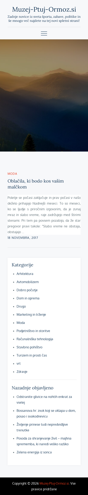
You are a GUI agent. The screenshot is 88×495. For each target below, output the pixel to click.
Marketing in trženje (31, 314)
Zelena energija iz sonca (34, 452)
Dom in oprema (28, 298)
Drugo (21, 306)
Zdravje (22, 372)
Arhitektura (25, 274)
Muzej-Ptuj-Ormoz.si (44, 9)
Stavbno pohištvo (29, 347)
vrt (19, 363)
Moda (12, 173)
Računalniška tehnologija (35, 339)
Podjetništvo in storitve (33, 331)
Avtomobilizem (28, 282)
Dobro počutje (27, 290)
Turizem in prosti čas (32, 355)
